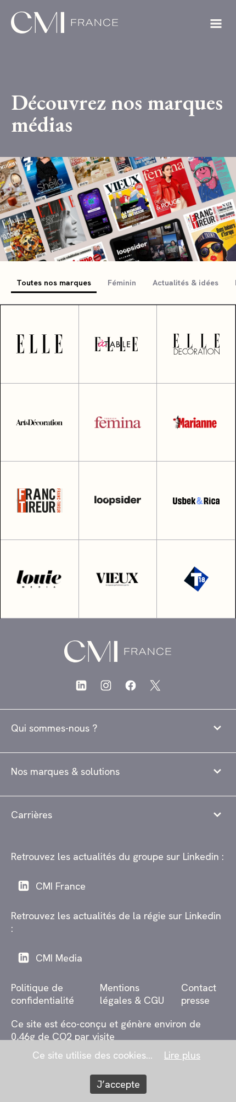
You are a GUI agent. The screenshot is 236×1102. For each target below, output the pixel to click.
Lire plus (182, 1055)
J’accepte (118, 1084)
